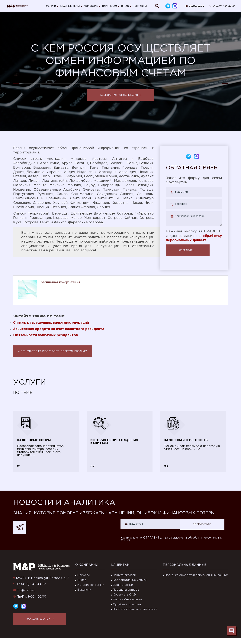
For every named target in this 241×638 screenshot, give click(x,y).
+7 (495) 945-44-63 (224, 6)
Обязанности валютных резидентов (45, 335)
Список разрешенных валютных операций (51, 322)
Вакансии (84, 590)
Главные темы (70, 6)
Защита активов (124, 575)
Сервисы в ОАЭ (124, 594)
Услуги (51, 6)
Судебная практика (127, 604)
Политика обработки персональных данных (196, 575)
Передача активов (126, 590)
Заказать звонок (38, 619)
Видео (81, 580)
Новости (83, 575)
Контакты (140, 6)
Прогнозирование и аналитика (135, 609)
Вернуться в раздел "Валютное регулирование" (54, 351)
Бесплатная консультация (119, 95)
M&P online (91, 6)
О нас (125, 6)
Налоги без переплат (128, 599)
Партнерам (109, 6)
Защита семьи (123, 585)
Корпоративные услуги (129, 580)
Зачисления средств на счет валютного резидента (58, 329)
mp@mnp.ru (26, 590)
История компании (90, 585)
